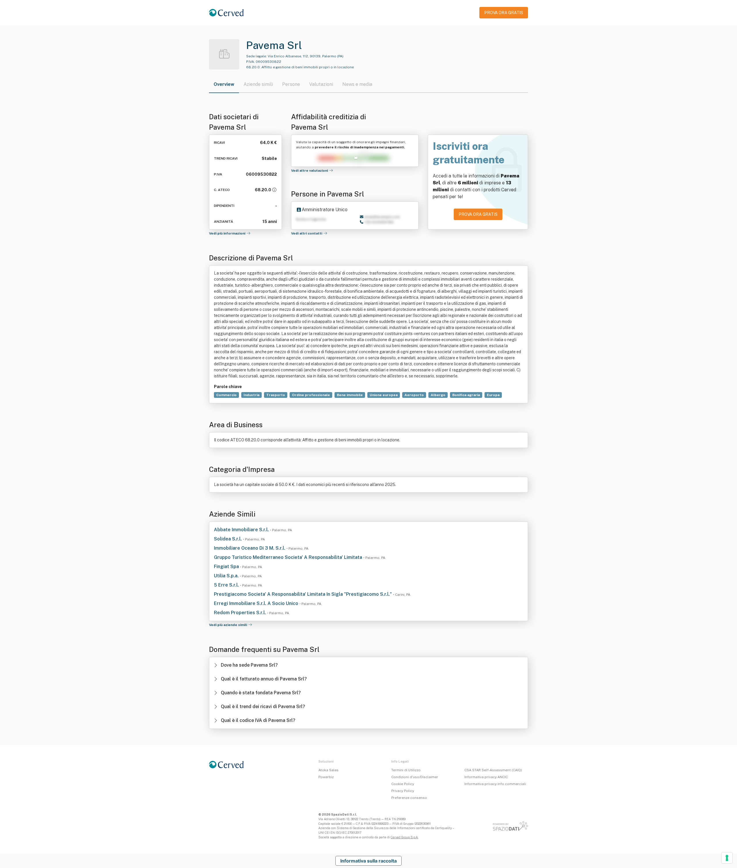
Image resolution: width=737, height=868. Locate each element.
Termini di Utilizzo (406, 770)
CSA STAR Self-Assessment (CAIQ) (493, 770)
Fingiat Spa (227, 566)
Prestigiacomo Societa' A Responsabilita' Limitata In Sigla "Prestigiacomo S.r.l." (303, 594)
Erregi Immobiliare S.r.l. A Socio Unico (256, 603)
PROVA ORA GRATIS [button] (503, 12)
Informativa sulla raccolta (368, 861)
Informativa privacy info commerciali (495, 784)
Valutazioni (321, 84)
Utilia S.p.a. (227, 575)
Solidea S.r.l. (228, 539)
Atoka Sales (328, 770)
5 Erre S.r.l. (227, 585)
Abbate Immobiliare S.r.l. (242, 529)
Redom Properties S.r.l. (240, 612)
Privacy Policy (402, 791)
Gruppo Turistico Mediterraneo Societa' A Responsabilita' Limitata (288, 557)
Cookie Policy (402, 784)
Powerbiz (326, 777)
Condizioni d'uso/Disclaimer (414, 777)
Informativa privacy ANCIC (486, 777)
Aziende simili (258, 84)
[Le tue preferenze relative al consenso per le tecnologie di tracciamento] (726, 857)
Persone (291, 84)
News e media (357, 84)
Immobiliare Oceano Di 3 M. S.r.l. (250, 548)
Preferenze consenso (409, 798)
